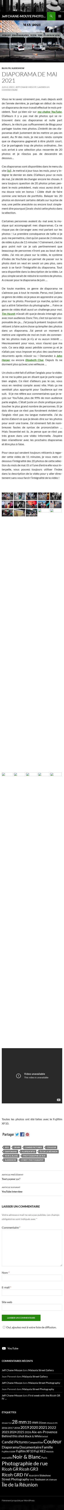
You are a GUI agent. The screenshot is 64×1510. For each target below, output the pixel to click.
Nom (5, 1272)
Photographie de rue (34, 1156)
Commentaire (11, 1227)
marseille (7, 1457)
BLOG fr (6, 68)
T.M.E (32, 1479)
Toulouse (40, 1479)
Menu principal (59, 16)
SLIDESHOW (18, 68)
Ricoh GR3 (28, 1469)
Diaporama (11, 1151)
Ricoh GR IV (34, 1475)
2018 (17, 1427)
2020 (34, 1427)
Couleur (51, 1147)
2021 (7, 1147)
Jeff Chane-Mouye (25, 87)
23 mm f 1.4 (6, 1423)
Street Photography (32, 1160)
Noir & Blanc (11, 1156)
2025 (20, 1432)
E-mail (6, 1287)
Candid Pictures (33, 1147)
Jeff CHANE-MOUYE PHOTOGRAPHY (24, 16)
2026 (28, 1432)
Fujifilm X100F (9, 1451)
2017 (11, 1428)
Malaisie (50, 1451)
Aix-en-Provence (44, 1432)
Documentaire (30, 1447)
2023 (5, 1432)
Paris (44, 1457)
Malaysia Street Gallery (41, 1370)
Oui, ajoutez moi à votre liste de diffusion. (31, 1327)
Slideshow (10, 1160)
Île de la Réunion (48, 1151)
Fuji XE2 (40, 1451)
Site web (7, 1302)
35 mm (32, 1422)
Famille (47, 1447)
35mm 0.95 (52, 1423)
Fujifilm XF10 (28, 1151)
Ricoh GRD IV (15, 1474)
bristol (45, 1436)
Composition (35, 1442)
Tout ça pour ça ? (12, 1176)
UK (47, 1479)
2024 (13, 1432)
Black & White (33, 1436)
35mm (42, 1422)
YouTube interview (12, 1189)
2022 (52, 1427)
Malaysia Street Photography (44, 1382)
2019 (24, 1427)
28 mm (17, 1147)
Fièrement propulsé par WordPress (18, 1500)
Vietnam (53, 1479)
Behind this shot (13, 1436)
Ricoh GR (10, 1469)
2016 (4, 1428)
